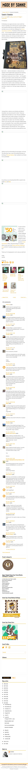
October (7, 708)
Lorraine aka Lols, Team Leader (9, 579)
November (7, 706)
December (7, 704)
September (7, 711)
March (6, 734)
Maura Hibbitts (5, 588)
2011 (5, 743)
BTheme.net (18, 767)
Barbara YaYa (5, 581)
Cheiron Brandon (6, 583)
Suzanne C (8, 325)
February (7, 736)
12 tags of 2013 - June (10, 718)
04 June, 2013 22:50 (10, 513)
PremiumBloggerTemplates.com (8, 767)
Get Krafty (7, 723)
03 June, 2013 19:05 (10, 372)
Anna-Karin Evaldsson (7, 580)
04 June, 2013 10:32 (10, 443)
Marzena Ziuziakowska (7, 587)
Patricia (8, 304)
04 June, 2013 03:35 (10, 413)
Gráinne (8, 315)
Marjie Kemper (9, 534)
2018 (5, 692)
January (7, 738)
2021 (5, 686)
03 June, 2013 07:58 (10, 313)
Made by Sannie (13, 764)
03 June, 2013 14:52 (10, 363)
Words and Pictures (11, 433)
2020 (5, 688)
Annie (7, 445)
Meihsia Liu (4, 590)
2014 (5, 700)
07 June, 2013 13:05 (10, 540)
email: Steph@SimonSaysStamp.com (15, 459)
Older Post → (24, 297)
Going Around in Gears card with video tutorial (4, 277)
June (6, 717)
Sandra (8, 374)
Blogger (25, 764)
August (6, 713)
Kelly (7, 403)
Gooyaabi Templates (14, 768)
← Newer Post (4, 297)
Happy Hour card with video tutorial (13, 291)
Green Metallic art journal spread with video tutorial (21, 277)
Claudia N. (8, 349)
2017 (5, 694)
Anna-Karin (9, 474)
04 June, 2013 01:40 (10, 402)
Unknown (8, 541)
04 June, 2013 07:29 (10, 432)
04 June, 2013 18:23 (10, 492)
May (6, 730)
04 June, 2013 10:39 (10, 458)
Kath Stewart (5, 586)
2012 (5, 741)
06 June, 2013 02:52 (10, 532)
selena (7, 487)
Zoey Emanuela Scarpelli (7, 593)
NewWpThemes (10, 766)
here (6, 181)
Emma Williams (5, 584)
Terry (7, 522)
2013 (5, 702)
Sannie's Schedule (7, 15)
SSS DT (7, 12)
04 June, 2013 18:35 (10, 501)
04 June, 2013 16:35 (10, 486)
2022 (5, 683)
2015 (5, 698)
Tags (13, 677)
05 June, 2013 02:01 (10, 521)
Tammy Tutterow (10, 155)
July (6, 715)
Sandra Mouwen (5, 591)
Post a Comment (6, 552)
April (6, 732)
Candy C (8, 334)
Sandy (7, 388)
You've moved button (9, 725)
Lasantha (23, 766)
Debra (7, 494)
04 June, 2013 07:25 (10, 421)
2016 (5, 696)
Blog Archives (6, 677)
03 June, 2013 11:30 (10, 333)
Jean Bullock (9, 365)
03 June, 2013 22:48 (10, 387)
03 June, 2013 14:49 (10, 347)
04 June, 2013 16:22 (10, 473)
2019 (5, 690)
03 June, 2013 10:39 (10, 324)
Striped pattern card (9, 721)
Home (3, 12)
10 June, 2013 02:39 (10, 549)
